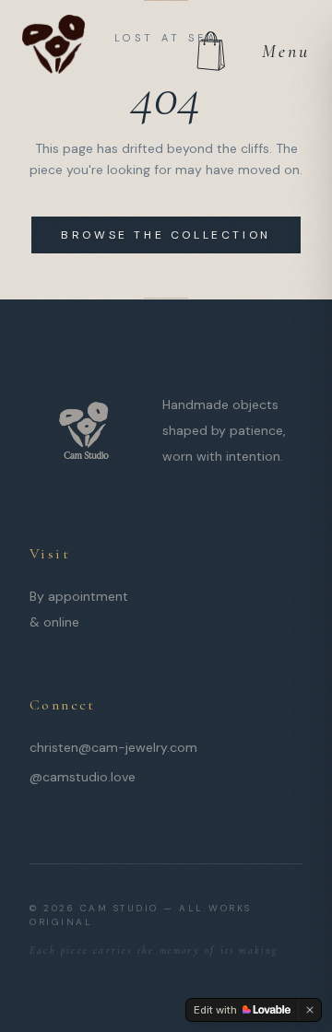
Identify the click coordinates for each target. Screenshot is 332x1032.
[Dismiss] (310, 1010)
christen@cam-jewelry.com (113, 747)
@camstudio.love (83, 776)
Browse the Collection (166, 235)
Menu (286, 52)
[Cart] (210, 51)
